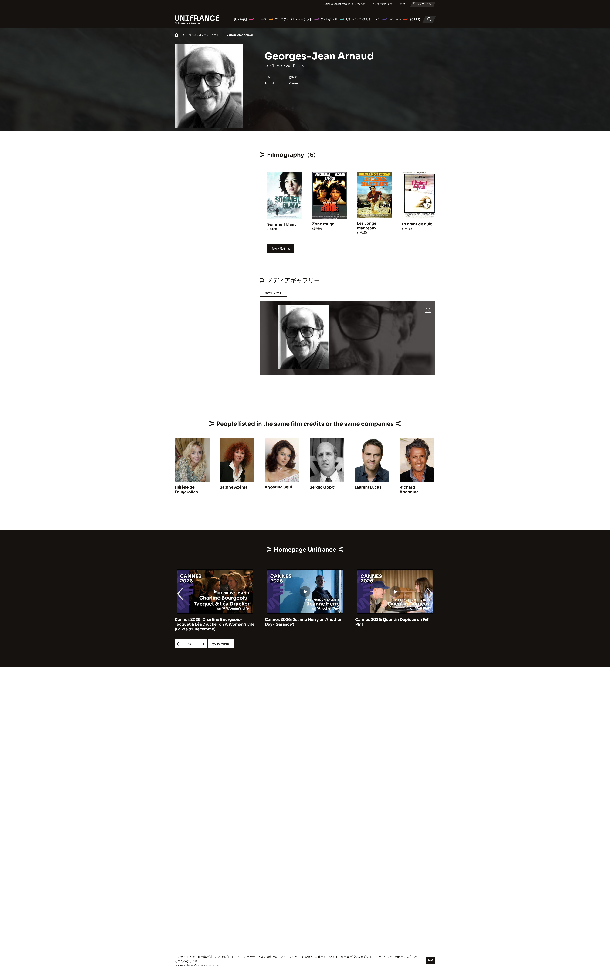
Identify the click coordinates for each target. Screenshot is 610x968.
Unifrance (394, 19)
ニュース (261, 19)
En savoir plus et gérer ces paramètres (197, 964)
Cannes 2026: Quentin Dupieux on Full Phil (302, 622)
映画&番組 (240, 19)
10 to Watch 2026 (382, 3)
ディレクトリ (329, 19)
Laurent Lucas (368, 487)
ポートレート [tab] (273, 293)
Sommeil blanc (282, 224)
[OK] (430, 960)
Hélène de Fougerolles (186, 489)
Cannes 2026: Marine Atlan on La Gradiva (395, 619)
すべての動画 (221, 644)
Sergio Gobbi (323, 487)
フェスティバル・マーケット (293, 19)
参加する (415, 19)
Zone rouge (323, 224)
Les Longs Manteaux (366, 226)
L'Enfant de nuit (417, 224)
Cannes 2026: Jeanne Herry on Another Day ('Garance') (213, 622)
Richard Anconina (409, 489)
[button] (428, 310)
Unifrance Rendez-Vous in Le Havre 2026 (344, 3)
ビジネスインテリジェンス (363, 19)
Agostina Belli (278, 487)
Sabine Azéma (233, 487)
